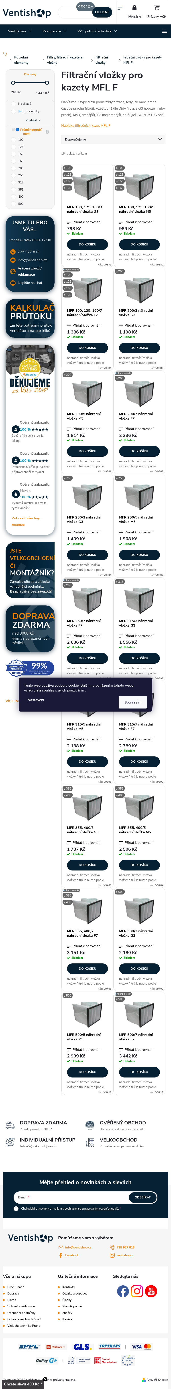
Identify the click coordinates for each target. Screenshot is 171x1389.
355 (21, 190)
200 (21, 168)
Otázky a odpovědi (75, 1293)
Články (66, 1300)
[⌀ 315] (139, 600)
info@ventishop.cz (32, 260)
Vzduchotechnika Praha (23, 1326)
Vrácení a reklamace (21, 1306)
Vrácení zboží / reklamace (30, 271)
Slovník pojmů (72, 1306)
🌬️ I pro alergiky (28, 111)
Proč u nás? (15, 1287)
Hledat (102, 12)
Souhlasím (132, 702)
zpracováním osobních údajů (100, 1209)
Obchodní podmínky (21, 1313)
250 (21, 175)
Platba (11, 1300)
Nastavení (36, 699)
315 (21, 183)
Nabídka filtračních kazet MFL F (85, 125)
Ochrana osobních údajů (24, 1319)
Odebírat (143, 1197)
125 (21, 147)
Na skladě (24, 104)
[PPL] (29, 1346)
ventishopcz (125, 1255)
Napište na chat (30, 282)
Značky (67, 1313)
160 (21, 161)
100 (21, 140)
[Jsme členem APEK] (79, 1360)
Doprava (13, 1293)
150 (21, 154)
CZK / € (84, 6)
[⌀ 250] (87, 496)
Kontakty (68, 1287)
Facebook (72, 1255)
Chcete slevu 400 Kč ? (23, 1384)
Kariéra (67, 1319)
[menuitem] (20, 31)
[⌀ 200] (139, 289)
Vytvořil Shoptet (157, 1380)
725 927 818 (29, 251)
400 (21, 197)
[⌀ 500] (139, 910)
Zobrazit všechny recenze (26, 521)
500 (21, 204)
